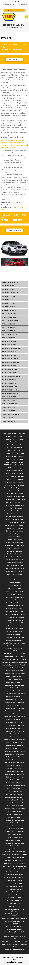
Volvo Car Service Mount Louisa (14, 889)
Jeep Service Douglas (14, 583)
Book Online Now (14, 60)
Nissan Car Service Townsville (14, 688)
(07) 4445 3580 (14, 1)
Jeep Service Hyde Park (14, 588)
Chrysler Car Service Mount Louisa (11, 362)
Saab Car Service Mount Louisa (14, 774)
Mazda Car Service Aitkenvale (14, 620)
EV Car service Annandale (14, 929)
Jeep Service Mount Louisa (14, 591)
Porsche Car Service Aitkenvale (14, 711)
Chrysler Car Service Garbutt (9, 355)
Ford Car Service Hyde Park (8, 407)
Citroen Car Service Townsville (10, 393)
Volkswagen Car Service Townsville (14, 869)
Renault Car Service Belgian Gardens (14, 739)
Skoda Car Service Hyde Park (14, 794)
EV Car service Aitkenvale (14, 895)
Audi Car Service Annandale (9, 289)
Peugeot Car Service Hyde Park (14, 702)
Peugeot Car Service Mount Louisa (14, 705)
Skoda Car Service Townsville (14, 800)
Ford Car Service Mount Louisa (9, 404)
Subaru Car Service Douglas (14, 811)
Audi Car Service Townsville (9, 310)
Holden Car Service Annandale (14, 554)
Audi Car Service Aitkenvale (9, 286)
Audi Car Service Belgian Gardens (10, 293)
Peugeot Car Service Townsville (14, 708)
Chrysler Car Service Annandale (10, 345)
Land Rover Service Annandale (15, 600)
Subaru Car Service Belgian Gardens (14, 808)
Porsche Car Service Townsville (14, 731)
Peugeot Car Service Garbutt (14, 699)
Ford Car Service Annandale (9, 421)
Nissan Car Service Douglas (14, 676)
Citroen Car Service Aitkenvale (9, 369)
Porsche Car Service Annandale (14, 714)
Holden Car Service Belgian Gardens (14, 557)
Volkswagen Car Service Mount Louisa (14, 866)
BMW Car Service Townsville (9, 338)
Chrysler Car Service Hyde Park (10, 359)
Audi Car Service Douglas (8, 296)
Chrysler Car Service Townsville (10, 366)
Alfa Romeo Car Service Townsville (11, 282)
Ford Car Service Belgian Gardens (10, 414)
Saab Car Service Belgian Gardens (15, 762)
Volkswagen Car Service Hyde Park (14, 863)
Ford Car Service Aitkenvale (9, 397)
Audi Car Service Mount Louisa (9, 306)
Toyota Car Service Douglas (14, 834)
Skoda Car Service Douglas (14, 788)
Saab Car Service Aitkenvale (14, 757)
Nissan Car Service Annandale (14, 671)
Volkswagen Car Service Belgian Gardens (14, 854)
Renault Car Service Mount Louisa (14, 751)
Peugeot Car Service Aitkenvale (14, 691)
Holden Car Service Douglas (14, 560)
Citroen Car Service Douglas (9, 379)
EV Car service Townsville (14, 906)
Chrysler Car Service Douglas (9, 352)
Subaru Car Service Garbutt (15, 814)
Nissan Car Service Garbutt (15, 679)
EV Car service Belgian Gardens (14, 926)
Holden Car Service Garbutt (14, 562)
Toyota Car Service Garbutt (14, 837)
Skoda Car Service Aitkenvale (14, 780)
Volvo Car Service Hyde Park (14, 886)
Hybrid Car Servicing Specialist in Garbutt (14, 918)
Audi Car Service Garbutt (8, 300)
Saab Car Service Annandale (14, 760)
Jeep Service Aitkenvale (14, 574)
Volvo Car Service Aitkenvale (14, 872)
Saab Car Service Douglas (14, 765)
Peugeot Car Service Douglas (14, 696)
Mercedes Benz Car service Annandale (14, 646)
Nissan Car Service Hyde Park (14, 682)
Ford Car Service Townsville (9, 400)
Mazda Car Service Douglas (14, 628)
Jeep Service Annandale (14, 577)
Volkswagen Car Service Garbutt (14, 860)
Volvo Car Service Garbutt (14, 883)
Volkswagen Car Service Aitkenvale (14, 849)
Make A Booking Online (14, 10)
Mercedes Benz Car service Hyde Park (14, 659)
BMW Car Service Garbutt (8, 327)
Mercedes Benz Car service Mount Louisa (14, 662)
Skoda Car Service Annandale (14, 783)
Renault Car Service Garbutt (14, 745)
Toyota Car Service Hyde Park (14, 840)
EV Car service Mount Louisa (14, 903)
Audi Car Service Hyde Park (8, 303)
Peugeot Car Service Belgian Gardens (14, 694)
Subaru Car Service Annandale (14, 806)
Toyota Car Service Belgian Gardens (14, 831)
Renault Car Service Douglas (14, 742)
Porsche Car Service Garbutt (14, 722)
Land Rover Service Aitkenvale (14, 597)
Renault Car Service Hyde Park (14, 748)
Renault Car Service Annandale (14, 737)
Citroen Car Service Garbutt (9, 383)
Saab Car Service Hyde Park (14, 771)
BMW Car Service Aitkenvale (9, 313)
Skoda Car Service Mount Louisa (14, 797)
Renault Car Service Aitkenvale (14, 734)
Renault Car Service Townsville (14, 754)
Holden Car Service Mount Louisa (14, 568)
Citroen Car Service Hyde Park (9, 386)
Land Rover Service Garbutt (14, 608)
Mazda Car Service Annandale (14, 623)
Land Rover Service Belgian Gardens (14, 603)
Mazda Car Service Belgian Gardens (14, 626)
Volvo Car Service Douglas (14, 880)
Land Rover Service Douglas (14, 606)
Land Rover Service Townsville (14, 617)
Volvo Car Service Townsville (14, 892)
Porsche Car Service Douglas (14, 719)
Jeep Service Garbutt (14, 585)
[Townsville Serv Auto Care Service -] (9, 17)
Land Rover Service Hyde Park (14, 611)
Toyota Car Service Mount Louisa (14, 843)
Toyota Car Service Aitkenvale (14, 826)
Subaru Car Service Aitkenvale (14, 803)
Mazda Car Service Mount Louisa (14, 637)
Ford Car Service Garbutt (8, 411)
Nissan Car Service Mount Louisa (14, 685)
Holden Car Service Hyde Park (15, 565)
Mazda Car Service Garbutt (15, 631)
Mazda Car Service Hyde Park (14, 634)
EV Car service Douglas (14, 897)
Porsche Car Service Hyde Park (14, 725)
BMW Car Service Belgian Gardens (10, 320)
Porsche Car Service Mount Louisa (14, 728)
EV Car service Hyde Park (14, 900)
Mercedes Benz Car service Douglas (14, 653)
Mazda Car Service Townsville (14, 640)
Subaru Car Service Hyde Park (14, 817)
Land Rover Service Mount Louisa (15, 614)
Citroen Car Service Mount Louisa (10, 390)
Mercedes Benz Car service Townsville (14, 665)
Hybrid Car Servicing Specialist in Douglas (14, 941)
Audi (13, 202)
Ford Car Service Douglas (8, 418)
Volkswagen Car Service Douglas (14, 857)
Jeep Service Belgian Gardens (14, 580)
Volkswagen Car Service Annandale (14, 852)
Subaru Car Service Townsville (14, 823)
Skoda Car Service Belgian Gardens (14, 785)
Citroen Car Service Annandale (9, 372)
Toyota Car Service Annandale (14, 829)
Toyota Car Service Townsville (15, 846)
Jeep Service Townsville (14, 594)
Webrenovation (18, 962)
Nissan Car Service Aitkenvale (14, 668)
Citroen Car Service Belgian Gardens (11, 376)
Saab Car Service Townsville (14, 777)
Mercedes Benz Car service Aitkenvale (14, 643)
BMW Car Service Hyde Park (8, 331)
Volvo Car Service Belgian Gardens (14, 877)
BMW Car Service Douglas (8, 324)
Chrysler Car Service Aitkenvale (10, 341)
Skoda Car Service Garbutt (14, 791)
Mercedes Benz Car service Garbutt (14, 656)
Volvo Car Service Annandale (14, 874)
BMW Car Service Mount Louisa (9, 334)
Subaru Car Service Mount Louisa (14, 820)
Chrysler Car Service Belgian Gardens (11, 348)
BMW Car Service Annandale (9, 317)
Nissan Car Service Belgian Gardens (14, 673)
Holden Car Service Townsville (14, 571)
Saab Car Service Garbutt (14, 768)
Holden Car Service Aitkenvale (14, 551)
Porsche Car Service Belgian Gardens (14, 717)
